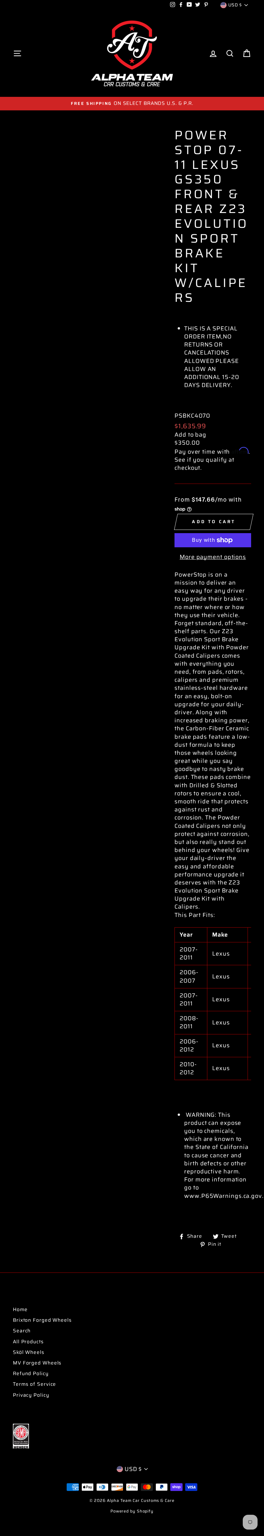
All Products (28, 1342)
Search (22, 1331)
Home (20, 1309)
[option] (132, 103)
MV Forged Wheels (37, 1363)
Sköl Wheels (28, 1352)
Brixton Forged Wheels (42, 1320)
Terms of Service (34, 1384)
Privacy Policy (31, 1395)
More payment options (213, 557)
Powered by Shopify (132, 1511)
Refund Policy (31, 1373)
